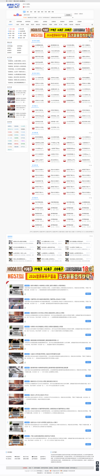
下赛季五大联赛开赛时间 (24, 140)
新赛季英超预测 (24, 135)
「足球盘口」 (10, 77)
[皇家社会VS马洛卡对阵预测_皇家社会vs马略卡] (16, 426)
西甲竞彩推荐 (24, 146)
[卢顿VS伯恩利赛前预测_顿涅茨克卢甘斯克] (16, 440)
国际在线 (38, 24)
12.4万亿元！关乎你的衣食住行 (43, 17)
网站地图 (35, 456)
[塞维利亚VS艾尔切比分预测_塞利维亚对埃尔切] (16, 385)
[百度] (17, 14)
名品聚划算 (22, 31)
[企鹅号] (97, 462)
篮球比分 (81, 13)
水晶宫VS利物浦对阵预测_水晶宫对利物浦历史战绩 (45, 354)
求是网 (65, 24)
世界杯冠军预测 (44, 468)
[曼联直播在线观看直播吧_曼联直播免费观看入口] (16, 344)
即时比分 (10, 129)
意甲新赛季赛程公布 (24, 143)
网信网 (32, 24)
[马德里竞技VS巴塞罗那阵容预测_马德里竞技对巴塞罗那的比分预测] (16, 412)
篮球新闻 (62, 21)
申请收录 (35, 458)
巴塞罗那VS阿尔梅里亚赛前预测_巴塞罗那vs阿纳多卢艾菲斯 (48, 299)
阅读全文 (88, 293)
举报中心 (44, 456)
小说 (13, 31)
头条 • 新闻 (12, 29)
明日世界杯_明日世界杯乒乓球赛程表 (23, 77)
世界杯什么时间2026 (11, 126)
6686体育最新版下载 (17, 129)
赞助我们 (18, 456)
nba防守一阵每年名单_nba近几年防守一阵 (24, 71)
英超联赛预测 (17, 138)
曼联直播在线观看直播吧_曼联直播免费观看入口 (44, 340)
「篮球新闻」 (10, 61)
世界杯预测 (27, 21)
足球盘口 (36, 21)
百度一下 (31, 468)
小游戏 (24, 35)
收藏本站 (23, 1)
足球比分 (76, 13)
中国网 (50, 24)
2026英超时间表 (11, 146)
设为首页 (17, 1)
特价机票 (22, 29)
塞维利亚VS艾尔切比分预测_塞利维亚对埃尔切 (44, 381)
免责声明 (9, 456)
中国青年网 (44, 24)
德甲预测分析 (17, 135)
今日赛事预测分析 (11, 140)
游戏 (21, 35)
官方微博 (18, 458)
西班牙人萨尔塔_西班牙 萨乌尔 (39, 395)
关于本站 (26, 456)
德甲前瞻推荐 (11, 143)
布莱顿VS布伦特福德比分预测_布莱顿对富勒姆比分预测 (46, 326)
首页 (10, 21)
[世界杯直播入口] (13, 5)
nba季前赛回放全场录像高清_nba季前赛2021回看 (26, 74)
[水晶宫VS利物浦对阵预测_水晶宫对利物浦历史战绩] (16, 358)
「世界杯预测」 (11, 69)
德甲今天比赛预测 (17, 140)
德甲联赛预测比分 (24, 138)
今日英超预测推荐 (11, 132)
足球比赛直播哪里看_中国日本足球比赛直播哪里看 (26, 82)
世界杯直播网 (37, 468)
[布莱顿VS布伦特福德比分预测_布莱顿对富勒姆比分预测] (16, 330)
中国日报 (71, 24)
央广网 (60, 24)
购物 (10, 33)
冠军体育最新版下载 (17, 126)
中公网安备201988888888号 (68, 471)
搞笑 (13, 37)
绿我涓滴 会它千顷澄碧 (32, 17)
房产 (10, 37)
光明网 (55, 24)
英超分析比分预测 (11, 149)
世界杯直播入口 (73, 468)
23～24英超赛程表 (11, 138)
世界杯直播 (19, 21)
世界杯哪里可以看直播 (64, 468)
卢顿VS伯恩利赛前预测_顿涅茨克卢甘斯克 (42, 436)
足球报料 (80, 21)
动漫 (13, 35)
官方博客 (27, 458)
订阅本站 (9, 458)
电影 (21, 33)
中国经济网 (77, 24)
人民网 (17, 24)
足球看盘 (45, 21)
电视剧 (24, 33)
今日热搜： (25, 17)
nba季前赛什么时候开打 (11, 135)
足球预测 (71, 21)
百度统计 (44, 458)
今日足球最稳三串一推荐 (24, 132)
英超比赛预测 (17, 146)
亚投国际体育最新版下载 (24, 129)
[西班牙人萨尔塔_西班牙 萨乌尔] (16, 399)
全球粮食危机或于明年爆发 (56, 17)
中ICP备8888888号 (55, 471)
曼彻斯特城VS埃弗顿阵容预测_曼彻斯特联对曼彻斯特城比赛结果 (49, 368)
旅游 (21, 37)
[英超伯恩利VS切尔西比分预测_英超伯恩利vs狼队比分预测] (16, 317)
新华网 (22, 24)
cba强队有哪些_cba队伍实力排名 (22, 61)
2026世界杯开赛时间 (24, 126)
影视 (10, 31)
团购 (13, 33)
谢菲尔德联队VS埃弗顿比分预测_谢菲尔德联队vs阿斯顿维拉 (48, 285)
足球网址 (51, 468)
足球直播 (56, 468)
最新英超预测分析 (17, 143)
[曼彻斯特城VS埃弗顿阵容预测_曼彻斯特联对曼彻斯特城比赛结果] (16, 371)
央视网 (27, 24)
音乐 (10, 35)
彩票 (24, 37)
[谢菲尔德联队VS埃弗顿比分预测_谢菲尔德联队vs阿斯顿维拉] (16, 289)
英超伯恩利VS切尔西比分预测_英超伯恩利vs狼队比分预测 (47, 313)
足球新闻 (54, 21)
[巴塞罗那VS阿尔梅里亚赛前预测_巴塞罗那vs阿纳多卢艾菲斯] (16, 303)
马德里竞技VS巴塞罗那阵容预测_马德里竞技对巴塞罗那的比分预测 (49, 409)
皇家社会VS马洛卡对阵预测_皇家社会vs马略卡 (44, 422)
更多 (90, 40)
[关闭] (93, 24)
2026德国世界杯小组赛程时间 (17, 132)
